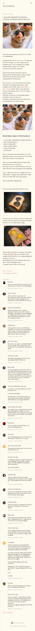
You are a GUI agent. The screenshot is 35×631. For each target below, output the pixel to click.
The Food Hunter (13, 446)
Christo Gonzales (13, 308)
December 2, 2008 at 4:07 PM (15, 510)
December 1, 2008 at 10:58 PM (15, 497)
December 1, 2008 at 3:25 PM (15, 381)
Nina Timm (11, 341)
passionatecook (21, 60)
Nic (9, 583)
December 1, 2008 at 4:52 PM (15, 429)
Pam (9, 434)
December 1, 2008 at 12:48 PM (15, 351)
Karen (9, 367)
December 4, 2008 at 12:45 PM (15, 589)
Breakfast (14, 273)
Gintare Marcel (22, 626)
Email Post (9, 271)
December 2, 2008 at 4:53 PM (15, 523)
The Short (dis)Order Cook (15, 386)
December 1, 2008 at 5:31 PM (15, 441)
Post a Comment (7, 612)
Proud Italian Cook (13, 407)
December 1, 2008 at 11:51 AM (15, 303)
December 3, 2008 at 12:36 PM (15, 578)
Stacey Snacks (8, 6)
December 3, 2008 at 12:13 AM (15, 537)
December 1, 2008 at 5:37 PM (15, 452)
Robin (9, 515)
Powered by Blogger (19, 622)
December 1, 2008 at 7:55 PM (15, 484)
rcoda (9, 542)
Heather (10, 474)
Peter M (10, 293)
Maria (9, 423)
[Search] (31, 2)
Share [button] (4, 271)
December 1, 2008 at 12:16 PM (15, 336)
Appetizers (9, 273)
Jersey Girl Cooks (13, 489)
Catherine (11, 502)
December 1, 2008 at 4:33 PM (15, 418)
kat (9, 282)
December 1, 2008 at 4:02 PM (15, 402)
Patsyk (10, 325)
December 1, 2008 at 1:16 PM (15, 362)
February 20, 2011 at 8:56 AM (15, 608)
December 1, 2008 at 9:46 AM (15, 288)
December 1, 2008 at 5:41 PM (15, 469)
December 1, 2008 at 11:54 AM (15, 320)
